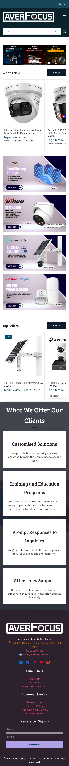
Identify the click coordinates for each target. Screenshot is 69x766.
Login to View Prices (16, 137)
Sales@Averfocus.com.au (36, 654)
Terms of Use (34, 702)
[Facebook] (27, 662)
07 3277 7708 (37, 650)
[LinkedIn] (21, 662)
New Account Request (34, 686)
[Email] (47, 662)
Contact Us (34, 682)
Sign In (61, 4)
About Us (34, 678)
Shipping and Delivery (34, 709)
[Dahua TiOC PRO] (34, 197)
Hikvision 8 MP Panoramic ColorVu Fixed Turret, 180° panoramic (22, 131)
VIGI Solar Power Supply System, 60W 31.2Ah (23, 384)
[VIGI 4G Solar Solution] (34, 236)
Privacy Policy (34, 713)
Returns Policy (34, 706)
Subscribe (34, 744)
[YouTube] (41, 662)
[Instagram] (34, 662)
